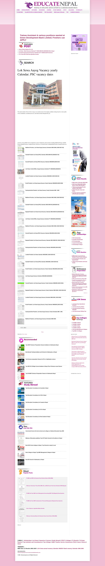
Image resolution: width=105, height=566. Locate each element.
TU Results (75, 540)
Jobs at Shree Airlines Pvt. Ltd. (26, 49)
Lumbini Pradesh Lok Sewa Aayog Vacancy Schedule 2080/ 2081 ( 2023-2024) (43, 297)
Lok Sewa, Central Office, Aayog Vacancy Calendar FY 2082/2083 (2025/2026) (43, 218)
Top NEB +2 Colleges (77, 330)
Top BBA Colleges (76, 327)
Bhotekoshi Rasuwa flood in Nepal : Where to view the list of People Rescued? (79, 342)
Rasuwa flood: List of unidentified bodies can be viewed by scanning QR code (79, 337)
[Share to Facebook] (24, 327)
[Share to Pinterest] (25, 327)
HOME (18, 9)
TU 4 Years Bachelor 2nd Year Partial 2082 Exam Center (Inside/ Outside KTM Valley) (79, 359)
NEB (53, 542)
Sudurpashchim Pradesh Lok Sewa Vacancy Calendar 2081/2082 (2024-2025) (43, 247)
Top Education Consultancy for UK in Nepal (36, 409)
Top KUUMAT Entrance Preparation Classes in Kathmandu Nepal (41, 373)
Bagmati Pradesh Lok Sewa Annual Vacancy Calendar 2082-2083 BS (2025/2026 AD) (44, 211)
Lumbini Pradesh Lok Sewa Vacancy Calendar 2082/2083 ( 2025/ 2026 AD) (42, 176)
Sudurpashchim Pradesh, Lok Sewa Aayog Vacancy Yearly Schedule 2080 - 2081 (44, 311)
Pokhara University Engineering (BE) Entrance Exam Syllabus (79, 287)
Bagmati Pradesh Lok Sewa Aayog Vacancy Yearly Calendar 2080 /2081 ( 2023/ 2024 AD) (45, 290)
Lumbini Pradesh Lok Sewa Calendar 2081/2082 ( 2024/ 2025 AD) (40, 254)
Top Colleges (47, 542)
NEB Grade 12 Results (59, 12)
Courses (48, 540)
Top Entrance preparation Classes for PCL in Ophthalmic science (41, 359)
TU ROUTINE (20, 12)
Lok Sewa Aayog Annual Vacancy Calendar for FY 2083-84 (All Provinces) (35, 52)
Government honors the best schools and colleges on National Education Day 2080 (45, 431)
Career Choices (81, 542)
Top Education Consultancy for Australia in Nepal (37, 388)
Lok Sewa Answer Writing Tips (79, 311)
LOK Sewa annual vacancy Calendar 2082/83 (50, 548)
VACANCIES (42, 9)
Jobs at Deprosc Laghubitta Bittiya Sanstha (35, 508)
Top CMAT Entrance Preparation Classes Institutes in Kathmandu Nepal (42, 344)
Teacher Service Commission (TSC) (66, 542)
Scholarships (27, 540)
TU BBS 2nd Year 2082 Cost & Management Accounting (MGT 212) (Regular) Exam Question (45, 493)
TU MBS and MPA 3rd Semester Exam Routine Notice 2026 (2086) (39, 478)
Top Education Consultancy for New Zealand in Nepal (38, 416)
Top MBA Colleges (76, 324)
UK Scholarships (76, 241)
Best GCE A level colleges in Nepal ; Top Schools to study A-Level (41, 445)
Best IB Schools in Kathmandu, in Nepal (35, 459)
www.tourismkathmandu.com (34, 552)
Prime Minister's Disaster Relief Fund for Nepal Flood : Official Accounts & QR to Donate (78, 347)
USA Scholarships (76, 237)
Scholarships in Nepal (77, 244)
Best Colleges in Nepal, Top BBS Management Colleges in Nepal (40, 452)
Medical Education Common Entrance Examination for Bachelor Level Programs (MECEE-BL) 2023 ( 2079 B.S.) (79, 284)
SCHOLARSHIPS (26, 9)
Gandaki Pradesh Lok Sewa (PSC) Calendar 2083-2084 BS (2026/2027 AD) (42, 154)
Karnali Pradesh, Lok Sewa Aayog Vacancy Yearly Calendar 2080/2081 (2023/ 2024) (44, 283)
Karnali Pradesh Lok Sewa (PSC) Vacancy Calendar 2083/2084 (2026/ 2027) (42, 161)
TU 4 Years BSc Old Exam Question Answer (29, 54)
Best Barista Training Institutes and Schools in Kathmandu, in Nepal (41, 352)
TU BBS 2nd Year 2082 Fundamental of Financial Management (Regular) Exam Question (44, 500)
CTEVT (64, 9)
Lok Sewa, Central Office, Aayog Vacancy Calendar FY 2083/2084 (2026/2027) (43, 168)
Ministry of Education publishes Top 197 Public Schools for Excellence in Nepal (44, 438)
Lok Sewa (35, 540)
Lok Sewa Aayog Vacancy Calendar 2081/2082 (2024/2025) (38, 276)
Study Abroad (56, 540)
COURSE (49, 9)
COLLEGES (71, 9)
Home (42, 332)
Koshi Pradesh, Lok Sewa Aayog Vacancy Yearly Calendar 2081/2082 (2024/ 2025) (44, 268)
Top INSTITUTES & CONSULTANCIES (33, 12)
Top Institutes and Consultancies (32, 542)
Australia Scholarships (77, 239)
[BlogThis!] (22, 327)
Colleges (68, 540)
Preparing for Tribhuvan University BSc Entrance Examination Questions (79, 290)
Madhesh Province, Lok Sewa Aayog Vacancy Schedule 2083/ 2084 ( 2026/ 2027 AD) (44, 147)
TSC (67, 12)
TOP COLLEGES (48, 12)
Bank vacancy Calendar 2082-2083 (74, 548)
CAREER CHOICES (74, 12)
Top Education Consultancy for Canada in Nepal (37, 402)
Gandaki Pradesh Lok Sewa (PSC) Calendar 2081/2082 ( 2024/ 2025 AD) (41, 261)
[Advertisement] (52, 23)
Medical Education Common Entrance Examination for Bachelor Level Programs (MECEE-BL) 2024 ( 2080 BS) (79, 276)
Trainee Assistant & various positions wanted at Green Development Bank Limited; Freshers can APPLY (42, 37)
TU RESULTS (79, 9)
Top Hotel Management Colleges (79, 329)
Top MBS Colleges (76, 322)
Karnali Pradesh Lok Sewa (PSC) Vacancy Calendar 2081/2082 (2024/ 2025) (42, 233)
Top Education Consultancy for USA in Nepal (36, 395)
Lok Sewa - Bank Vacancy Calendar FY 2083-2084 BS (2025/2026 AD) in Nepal (36, 51)
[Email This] (21, 327)
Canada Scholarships (77, 242)
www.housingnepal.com (23, 552)
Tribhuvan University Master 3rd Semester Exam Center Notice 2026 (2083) (41, 515)
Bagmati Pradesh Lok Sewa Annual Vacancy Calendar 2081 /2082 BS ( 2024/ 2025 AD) (45, 240)
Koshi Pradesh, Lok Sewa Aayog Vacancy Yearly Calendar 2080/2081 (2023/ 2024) (44, 304)
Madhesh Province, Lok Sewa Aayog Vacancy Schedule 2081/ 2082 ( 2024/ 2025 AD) (44, 197)
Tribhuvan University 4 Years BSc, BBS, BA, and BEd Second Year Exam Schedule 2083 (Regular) (46, 485)
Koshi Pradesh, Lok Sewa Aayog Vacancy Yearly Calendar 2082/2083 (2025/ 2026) (44, 183)
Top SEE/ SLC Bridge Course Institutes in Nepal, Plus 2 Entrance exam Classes (44, 366)
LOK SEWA (34, 9)
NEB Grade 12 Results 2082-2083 (79, 182)
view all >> (85, 292)
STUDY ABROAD (57, 9)
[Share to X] (23, 327)
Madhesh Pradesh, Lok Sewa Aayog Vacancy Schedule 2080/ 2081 (40, 318)
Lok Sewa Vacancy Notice (78, 306)
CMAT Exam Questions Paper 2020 (79, 278)
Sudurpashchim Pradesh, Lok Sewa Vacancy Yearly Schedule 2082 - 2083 (42, 190)
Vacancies (42, 540)
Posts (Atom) (24, 334)
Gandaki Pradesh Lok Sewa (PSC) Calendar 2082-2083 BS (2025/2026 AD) (42, 204)
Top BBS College (76, 325)
